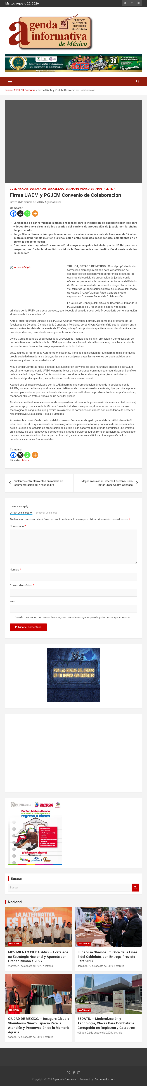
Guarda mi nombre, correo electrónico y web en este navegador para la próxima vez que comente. (72, 617)
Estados (96, 188)
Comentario (18, 526)
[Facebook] (13, 213)
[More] (35, 213)
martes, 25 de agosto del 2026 (25, 966)
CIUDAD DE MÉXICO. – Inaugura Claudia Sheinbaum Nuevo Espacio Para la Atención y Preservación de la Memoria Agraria (39, 1025)
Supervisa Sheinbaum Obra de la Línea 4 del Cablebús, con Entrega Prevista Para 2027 (107, 956)
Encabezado (56, 188)
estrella (48, 966)
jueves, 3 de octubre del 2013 (26, 202)
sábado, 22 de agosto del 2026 (25, 1037)
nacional (15, 943)
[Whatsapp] (27, 213)
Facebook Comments (46, 512)
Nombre (15, 569)
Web (12, 601)
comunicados (19, 188)
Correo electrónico (22, 585)
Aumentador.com (105, 1079)
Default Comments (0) (21, 512)
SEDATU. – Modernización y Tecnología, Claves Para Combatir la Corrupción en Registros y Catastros (106, 1023)
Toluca (25, 460)
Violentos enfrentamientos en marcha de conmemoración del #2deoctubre (38, 482)
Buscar (135, 888)
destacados (38, 188)
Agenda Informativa (64, 1079)
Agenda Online (53, 202)
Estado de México (78, 188)
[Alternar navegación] (10, 81)
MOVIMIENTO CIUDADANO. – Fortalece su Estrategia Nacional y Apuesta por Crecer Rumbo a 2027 (38, 956)
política (109, 188)
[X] (20, 213)
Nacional (15, 902)
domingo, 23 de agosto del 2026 (95, 966)
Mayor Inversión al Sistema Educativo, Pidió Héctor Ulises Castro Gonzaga (107, 482)
